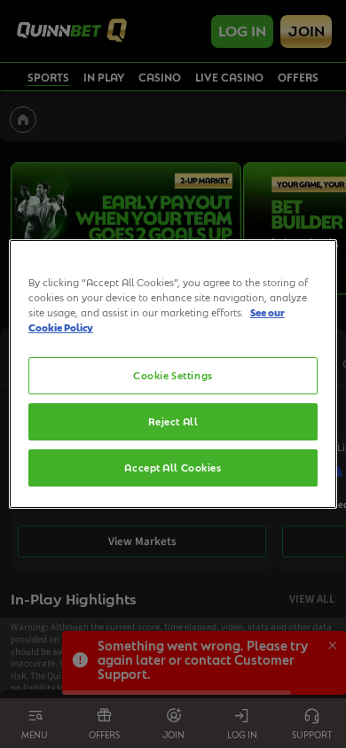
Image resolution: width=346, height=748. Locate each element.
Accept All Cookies (172, 467)
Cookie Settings (173, 375)
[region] (173, 374)
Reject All (173, 421)
